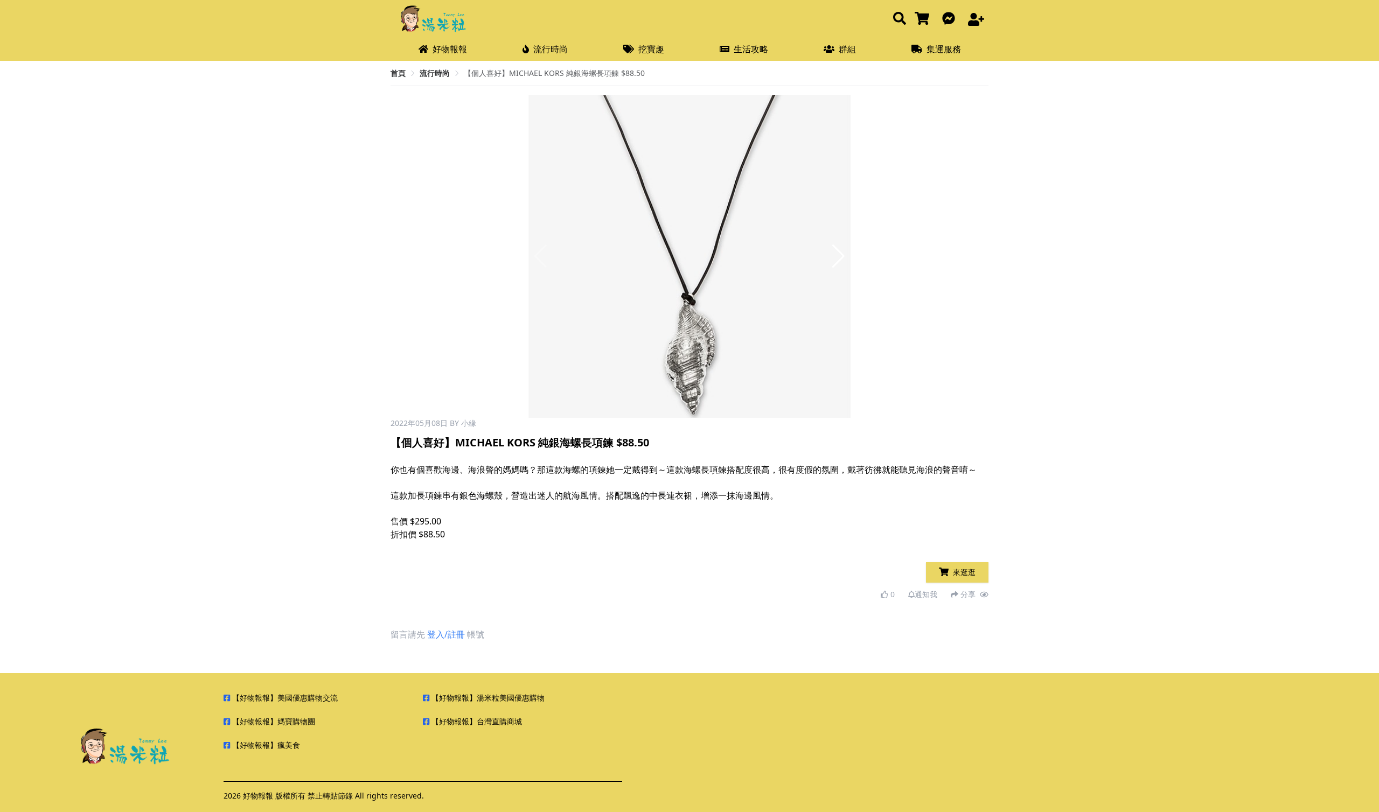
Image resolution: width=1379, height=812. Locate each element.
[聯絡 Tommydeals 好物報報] (950, 19)
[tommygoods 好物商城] (924, 19)
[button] (838, 256)
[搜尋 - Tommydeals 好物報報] (899, 19)
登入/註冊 (446, 634)
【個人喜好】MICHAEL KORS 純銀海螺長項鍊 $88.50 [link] (554, 73)
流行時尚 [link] (435, 73)
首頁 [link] (398, 73)
